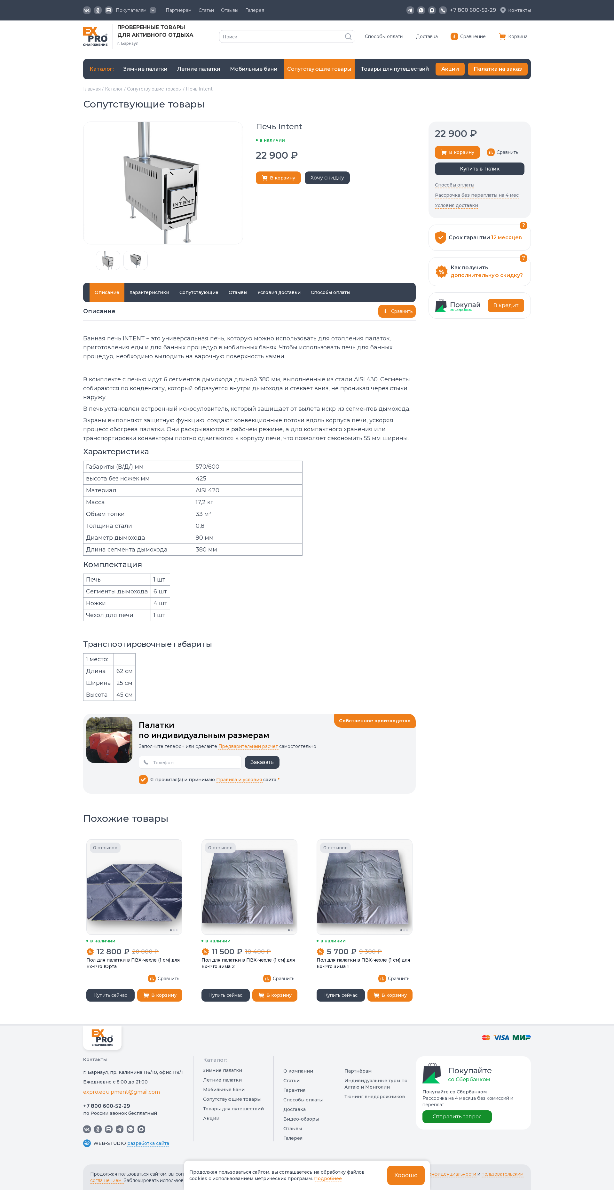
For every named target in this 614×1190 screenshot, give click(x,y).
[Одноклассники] (98, 10)
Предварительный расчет (248, 746)
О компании (298, 1071)
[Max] (432, 10)
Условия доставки (279, 292)
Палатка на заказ (498, 69)
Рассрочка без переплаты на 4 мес (477, 195)
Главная (92, 89)
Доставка (427, 36)
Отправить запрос (457, 1117)
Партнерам (179, 10)
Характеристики (149, 292)
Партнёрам (358, 1071)
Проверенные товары (151, 27)
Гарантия (294, 1090)
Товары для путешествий (233, 1109)
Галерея (254, 10)
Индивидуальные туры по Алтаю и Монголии (375, 1084)
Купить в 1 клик (480, 169)
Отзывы (229, 10)
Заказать (262, 762)
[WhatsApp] (421, 10)
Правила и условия (239, 779)
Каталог (114, 89)
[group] (145, 69)
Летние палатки (222, 1080)
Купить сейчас (110, 995)
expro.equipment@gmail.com (121, 1092)
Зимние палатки (222, 1070)
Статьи (206, 10)
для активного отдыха (155, 35)
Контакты (519, 10)
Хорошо (406, 1175)
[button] (86, 260)
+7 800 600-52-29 (106, 1106)
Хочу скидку (327, 178)
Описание (107, 292)
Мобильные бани (224, 1089)
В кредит (505, 305)
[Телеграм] (410, 10)
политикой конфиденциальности (438, 1174)
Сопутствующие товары (154, 89)
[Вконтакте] (87, 10)
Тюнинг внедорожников (374, 1096)
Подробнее (328, 1178)
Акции (450, 69)
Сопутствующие (198, 292)
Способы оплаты (384, 36)
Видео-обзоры (301, 1119)
